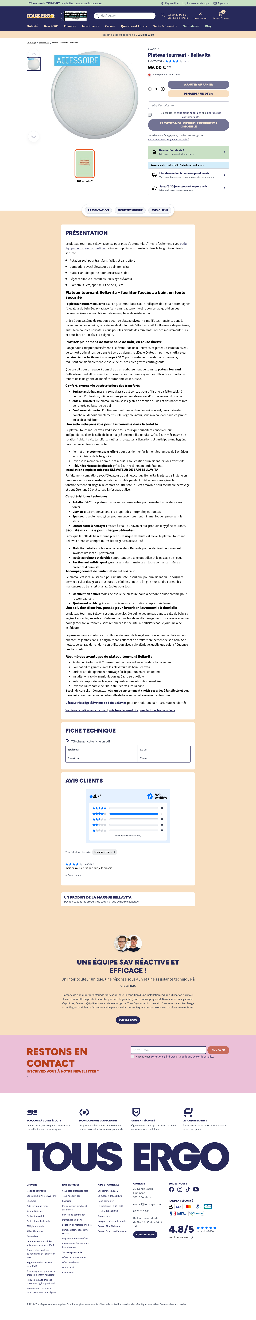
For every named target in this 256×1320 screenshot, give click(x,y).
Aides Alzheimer (35, 1231)
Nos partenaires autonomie (112, 1221)
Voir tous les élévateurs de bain (86, 710)
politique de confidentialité (197, 1056)
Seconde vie (191, 26)
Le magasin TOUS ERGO (110, 1195)
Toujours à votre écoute (44, 1120)
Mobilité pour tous (36, 1190)
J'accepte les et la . (191, 115)
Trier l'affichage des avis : (78, 852)
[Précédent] (33, 54)
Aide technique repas (37, 1205)
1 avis (186, 61)
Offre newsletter (70, 1262)
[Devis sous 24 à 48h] (224, 152)
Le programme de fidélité (75, 1238)
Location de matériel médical (77, 1224)
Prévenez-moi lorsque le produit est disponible (188, 125)
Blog (208, 26)
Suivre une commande (74, 1214)
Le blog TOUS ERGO (108, 1211)
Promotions (68, 1272)
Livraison (67, 1200)
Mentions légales (56, 1304)
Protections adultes (37, 1216)
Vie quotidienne (35, 1211)
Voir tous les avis (178, 1237)
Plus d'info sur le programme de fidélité (168, 139)
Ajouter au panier (198, 84)
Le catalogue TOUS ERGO (110, 1205)
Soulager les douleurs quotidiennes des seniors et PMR (41, 1253)
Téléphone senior (36, 1226)
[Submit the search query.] (97, 15)
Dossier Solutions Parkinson (112, 1231)
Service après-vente (72, 1252)
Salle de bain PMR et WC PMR (41, 1195)
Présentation (98, 210)
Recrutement (104, 1216)
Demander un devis (198, 93)
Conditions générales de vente (82, 1304)
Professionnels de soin (38, 1221)
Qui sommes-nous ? (108, 1190)
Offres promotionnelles (74, 1257)
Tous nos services (71, 1195)
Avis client (159, 210)
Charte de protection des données (117, 1304)
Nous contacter (106, 1200)
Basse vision (33, 1236)
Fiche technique (130, 210)
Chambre (31, 1200)
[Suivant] (33, 136)
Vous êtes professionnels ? (76, 1190)
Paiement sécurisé (143, 1120)
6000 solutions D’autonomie (98, 1120)
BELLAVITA (153, 48)
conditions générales (189, 112)
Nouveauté (68, 1267)
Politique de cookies (147, 1304)
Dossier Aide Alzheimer (109, 1226)
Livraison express (195, 1120)
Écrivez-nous (128, 1019)
